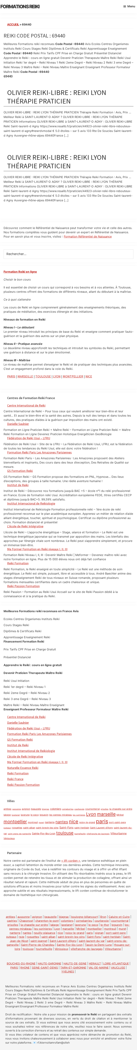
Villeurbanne (118, 833)
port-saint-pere (117, 822)
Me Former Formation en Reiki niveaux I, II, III (37, 549)
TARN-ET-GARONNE (73, 967)
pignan (99, 933)
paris (102, 821)
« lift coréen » (70, 860)
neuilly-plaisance (44, 933)
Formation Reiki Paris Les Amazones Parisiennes (39, 452)
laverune (25, 815)
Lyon (91, 814)
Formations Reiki (19, 6)
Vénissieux (9, 838)
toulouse (64, 832)
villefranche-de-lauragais (98, 834)
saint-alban (29, 827)
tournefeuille (80, 834)
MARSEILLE (25, 376)
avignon (26, 809)
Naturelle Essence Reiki (22, 768)
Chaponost (26, 920)
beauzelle (36, 809)
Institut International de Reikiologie (31, 751)
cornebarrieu (67, 809)
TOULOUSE (43, 376)
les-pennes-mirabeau (60, 815)
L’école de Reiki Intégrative (25, 526)
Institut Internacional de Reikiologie (31, 503)
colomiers (55, 808)
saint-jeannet (39, 941)
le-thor (104, 924)
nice (73, 821)
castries (12, 920)
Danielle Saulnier (18, 424)
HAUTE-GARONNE (49, 963)
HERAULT (95, 963)
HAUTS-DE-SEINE (75, 963)
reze (21, 936)
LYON (56, 376)
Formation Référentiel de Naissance (88, 236)
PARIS (11, 376)
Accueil (13, 24)
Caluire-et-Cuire (119, 916)
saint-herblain (81, 827)
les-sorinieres (79, 815)
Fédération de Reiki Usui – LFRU (28, 438)
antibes (7, 809)
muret (41, 822)
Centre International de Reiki (26, 405)
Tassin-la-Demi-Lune (98, 944)
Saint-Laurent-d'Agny (101, 827)
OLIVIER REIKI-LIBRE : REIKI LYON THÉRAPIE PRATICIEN (56, 96)
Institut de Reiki (18, 485)
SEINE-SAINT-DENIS (45, 967)
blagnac (45, 809)
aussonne (16, 809)
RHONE (25, 967)
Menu (131, 6)
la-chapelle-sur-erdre (120, 809)
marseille (106, 814)
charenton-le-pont (47, 920)
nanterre (50, 822)
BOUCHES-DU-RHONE (21, 963)
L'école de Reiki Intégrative (25, 756)
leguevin (44, 815)
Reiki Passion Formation (23, 586)
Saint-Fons (66, 827)
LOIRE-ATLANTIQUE (116, 963)
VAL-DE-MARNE (98, 967)
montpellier (15, 821)
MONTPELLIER (73, 376)
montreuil (33, 822)
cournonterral (92, 809)
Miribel (120, 815)
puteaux (7, 828)
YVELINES (67, 971)
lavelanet (16, 815)
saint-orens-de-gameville (19, 834)
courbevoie (79, 809)
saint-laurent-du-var (92, 941)
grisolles (104, 809)
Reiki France (15, 779)
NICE (88, 376)
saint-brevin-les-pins (47, 827)
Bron (103, 916)
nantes (61, 821)
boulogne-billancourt (84, 916)
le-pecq (35, 815)
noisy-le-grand (87, 822)
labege (7, 815)
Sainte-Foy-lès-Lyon (43, 833)
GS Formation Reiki (20, 471)
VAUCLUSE (118, 967)
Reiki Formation (18, 563)
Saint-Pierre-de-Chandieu (37, 944)
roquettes (17, 827)
